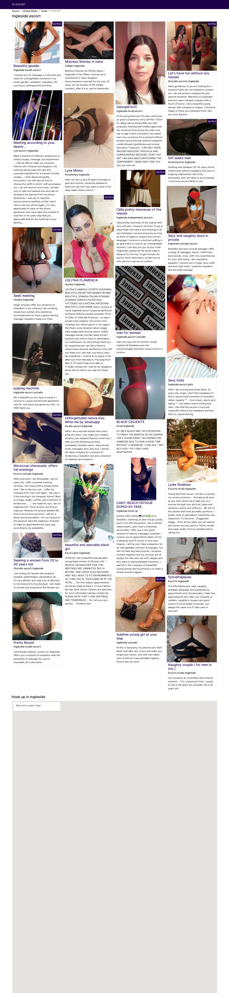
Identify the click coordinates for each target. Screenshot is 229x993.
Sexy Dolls (176, 380)
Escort (15, 10)
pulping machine (26, 388)
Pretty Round (24, 643)
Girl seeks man (179, 158)
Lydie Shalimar (179, 485)
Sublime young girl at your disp (137, 636)
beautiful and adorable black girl (87, 547)
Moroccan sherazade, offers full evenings (36, 468)
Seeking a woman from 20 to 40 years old (36, 562)
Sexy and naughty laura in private (188, 238)
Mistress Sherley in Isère (84, 62)
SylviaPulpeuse (179, 577)
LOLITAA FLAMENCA (81, 280)
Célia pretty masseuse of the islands (139, 211)
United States (30, 10)
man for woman (129, 333)
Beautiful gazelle (26, 66)
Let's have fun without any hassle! (188, 75)
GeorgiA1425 (127, 107)
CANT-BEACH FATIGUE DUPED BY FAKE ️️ (135, 505)
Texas (44, 10)
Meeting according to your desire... (34, 144)
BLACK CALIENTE (131, 422)
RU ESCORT (19, 4)
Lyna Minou (74, 170)
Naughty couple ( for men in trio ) (190, 667)
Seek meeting (24, 296)
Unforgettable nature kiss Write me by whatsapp (85, 420)
